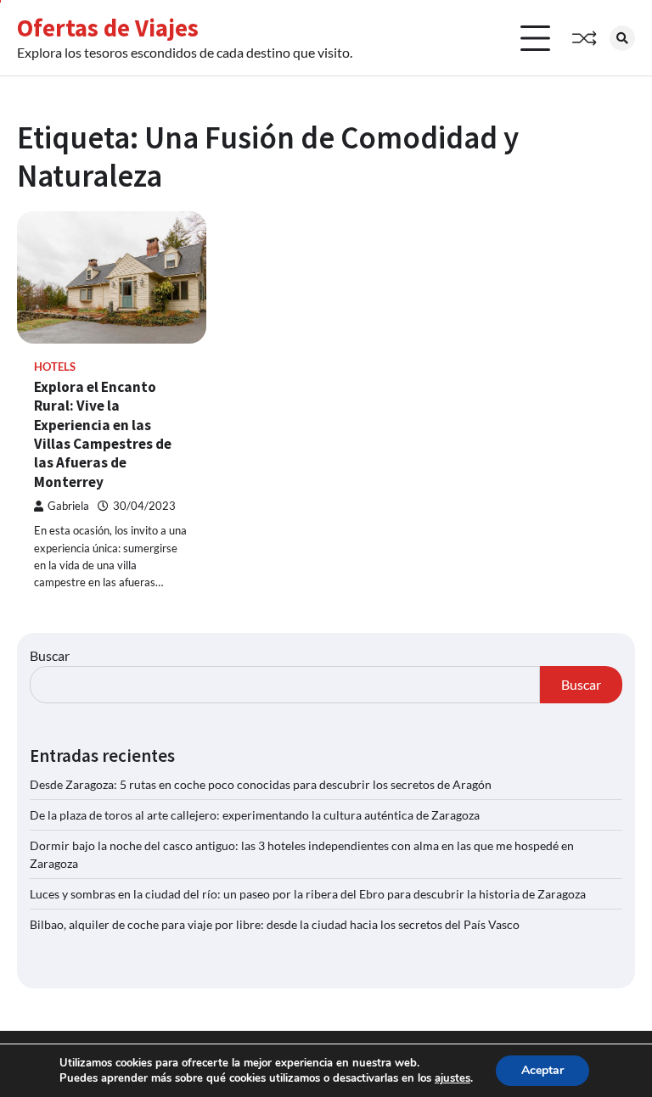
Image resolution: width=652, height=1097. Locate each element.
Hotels (55, 367)
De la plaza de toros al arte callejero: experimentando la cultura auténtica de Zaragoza (255, 815)
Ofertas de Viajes (108, 28)
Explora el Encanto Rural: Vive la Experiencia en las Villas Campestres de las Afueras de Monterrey (102, 434)
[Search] (622, 38)
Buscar (50, 655)
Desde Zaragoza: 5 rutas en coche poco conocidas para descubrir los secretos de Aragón (261, 784)
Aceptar (542, 1070)
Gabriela (68, 506)
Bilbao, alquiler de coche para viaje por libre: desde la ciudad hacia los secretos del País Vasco (275, 924)
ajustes (452, 1078)
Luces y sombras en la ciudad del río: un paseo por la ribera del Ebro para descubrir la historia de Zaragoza (308, 894)
